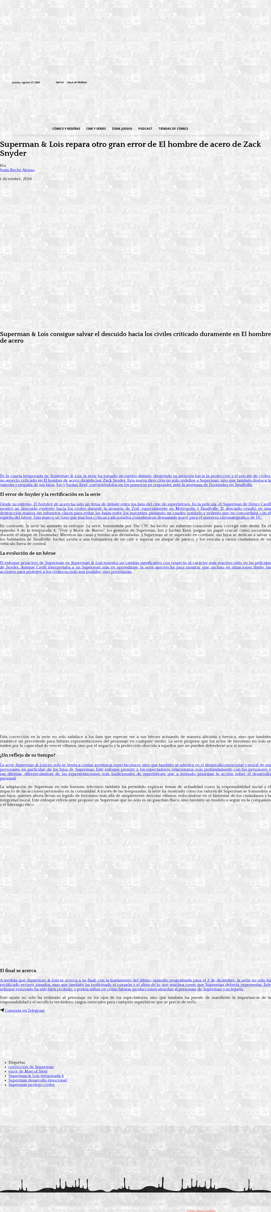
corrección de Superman (31, 1067)
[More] (83, 185)
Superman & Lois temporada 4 (36, 1076)
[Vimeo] (206, 82)
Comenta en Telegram (24, 1010)
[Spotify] (237, 83)
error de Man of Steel (27, 1071)
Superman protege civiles (31, 1085)
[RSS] (230, 83)
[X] (250, 83)
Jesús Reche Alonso (17, 170)
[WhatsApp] (52, 185)
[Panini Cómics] (135, 323)
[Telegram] (243, 83)
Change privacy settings (201, 1210)
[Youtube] (256, 83)
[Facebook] (217, 83)
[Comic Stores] (135, 1054)
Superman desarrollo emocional (37, 1080)
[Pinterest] (68, 185)
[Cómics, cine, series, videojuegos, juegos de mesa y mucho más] (113, 104)
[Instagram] (223, 83)
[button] (225, 129)
